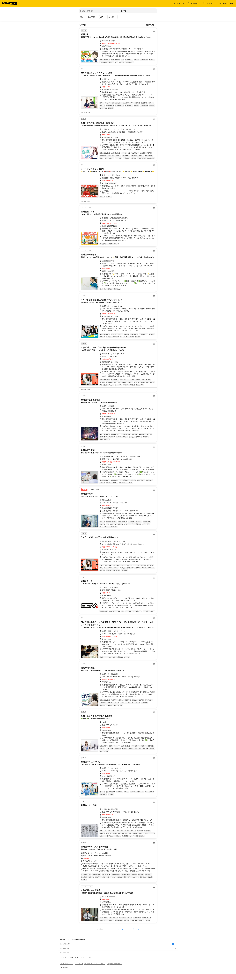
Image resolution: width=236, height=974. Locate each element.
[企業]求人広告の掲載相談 (114, 964)
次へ (135, 929)
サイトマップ (79, 964)
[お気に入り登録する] (154, 30)
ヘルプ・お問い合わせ (66, 964)
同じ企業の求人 (85, 112)
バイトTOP (63, 957)
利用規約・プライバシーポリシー (94, 964)
